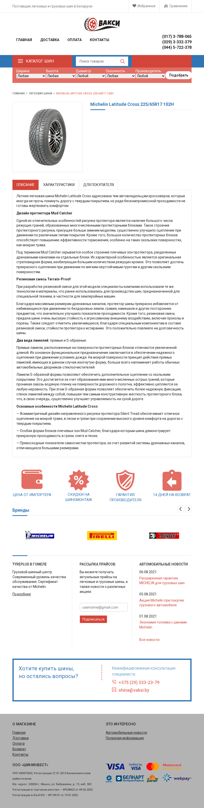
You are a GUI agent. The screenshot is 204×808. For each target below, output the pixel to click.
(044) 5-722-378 (177, 47)
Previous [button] (181, 509)
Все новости (149, 640)
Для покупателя (98, 185)
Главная (24, 40)
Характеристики (59, 185)
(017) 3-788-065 (177, 36)
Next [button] (188, 509)
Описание (25, 185)
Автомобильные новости (126, 733)
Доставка (49, 40)
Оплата (74, 40)
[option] (40, 535)
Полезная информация (125, 738)
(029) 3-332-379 (177, 42)
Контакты (99, 40)
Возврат (19, 749)
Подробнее (21, 594)
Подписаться (93, 619)
